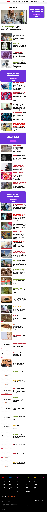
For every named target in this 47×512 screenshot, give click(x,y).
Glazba (18, 481)
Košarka (10, 484)
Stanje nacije (3, 485)
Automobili (27, 492)
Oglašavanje (8, 499)
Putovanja (27, 487)
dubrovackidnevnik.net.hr (39, 505)
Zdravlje (27, 490)
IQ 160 (32, 1)
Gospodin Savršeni (19, 488)
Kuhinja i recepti (28, 481)
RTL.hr (3, 505)
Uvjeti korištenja (13, 499)
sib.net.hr (18, 505)
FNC (9, 488)
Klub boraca (10, 481)
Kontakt (28, 499)
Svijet (3, 480)
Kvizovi (35, 488)
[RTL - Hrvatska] (39, 500)
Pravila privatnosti (23, 499)
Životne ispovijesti (28, 491)
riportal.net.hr (33, 505)
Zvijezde (18, 478)
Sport (14, 1)
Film (17, 480)
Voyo (17, 491)
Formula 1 (10, 490)
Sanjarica (44, 481)
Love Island (18, 485)
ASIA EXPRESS (36, 1)
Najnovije (44, 480)
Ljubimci (27, 484)
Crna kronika (3, 481)
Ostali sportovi (11, 487)
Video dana (35, 490)
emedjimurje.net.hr (13, 505)
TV (17, 484)
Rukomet (10, 480)
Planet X (35, 485)
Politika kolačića (18, 499)
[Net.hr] (43, 500)
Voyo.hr (9, 505)
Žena (27, 1)
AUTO (29, 1)
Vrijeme (3, 488)
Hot (16, 1)
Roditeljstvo (27, 488)
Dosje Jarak (3, 487)
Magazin (19, 1)
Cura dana (35, 480)
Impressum (3, 499)
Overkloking (35, 484)
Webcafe (23, 1)
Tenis (10, 485)
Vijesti (3, 478)
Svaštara (35, 487)
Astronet (35, 478)
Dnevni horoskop (36, 481)
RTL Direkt (3, 484)
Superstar (18, 487)
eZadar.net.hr (13, 506)
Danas (3, 477)
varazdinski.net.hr (28, 505)
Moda (26, 485)
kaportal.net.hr (23, 505)
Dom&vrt (27, 480)
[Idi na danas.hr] (9, 1)
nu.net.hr (17, 506)
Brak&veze (27, 478)
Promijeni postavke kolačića (6, 501)
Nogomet (10, 478)
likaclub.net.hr (21, 506)
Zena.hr (6, 505)
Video (44, 478)
